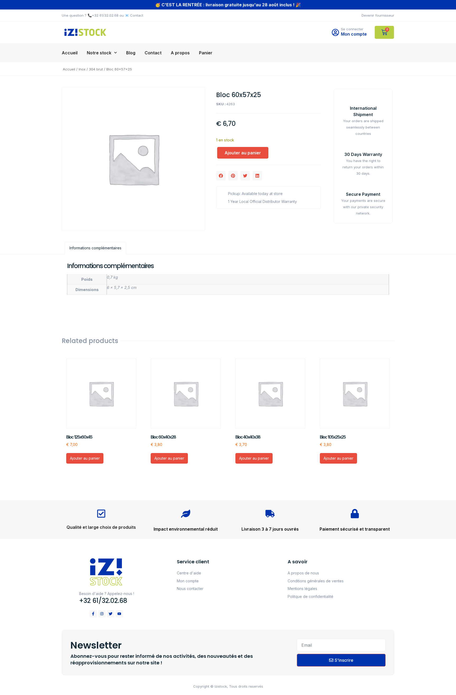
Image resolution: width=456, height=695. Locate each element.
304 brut (96, 69)
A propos (180, 52)
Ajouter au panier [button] (85, 458)
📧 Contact (134, 15)
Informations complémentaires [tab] (95, 248)
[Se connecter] (335, 32)
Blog (130, 52)
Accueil (70, 52)
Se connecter (352, 29)
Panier (205, 52)
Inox (82, 69)
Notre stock (99, 52)
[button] (221, 175)
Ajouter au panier (243, 152)
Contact (153, 52)
